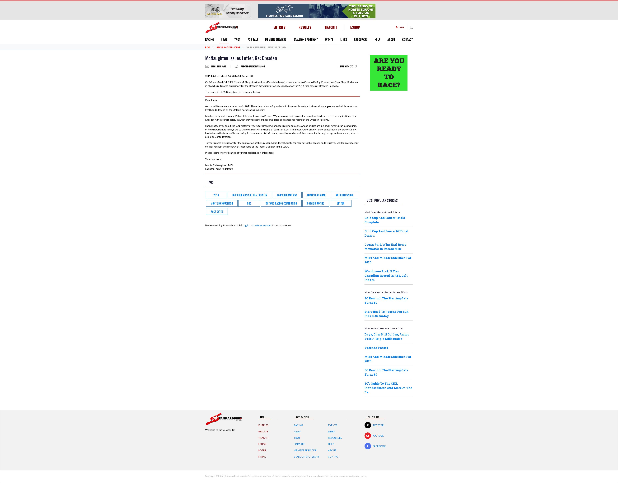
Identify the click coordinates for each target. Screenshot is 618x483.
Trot (237, 39)
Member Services (275, 39)
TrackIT (331, 27)
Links (343, 39)
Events (329, 39)
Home (262, 456)
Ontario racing (315, 203)
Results (305, 27)
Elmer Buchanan (316, 195)
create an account (262, 225)
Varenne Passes (376, 348)
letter (340, 203)
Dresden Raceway (287, 195)
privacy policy (360, 475)
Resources (361, 39)
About (391, 39)
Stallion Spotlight (306, 39)
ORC (249, 203)
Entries (280, 27)
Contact (407, 39)
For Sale (253, 39)
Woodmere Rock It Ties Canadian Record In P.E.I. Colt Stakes (386, 275)
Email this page (218, 66)
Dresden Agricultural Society (249, 195)
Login (401, 27)
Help (377, 39)
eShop (355, 27)
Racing (209, 39)
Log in (246, 225)
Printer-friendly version (253, 66)
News (224, 39)
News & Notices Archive (228, 47)
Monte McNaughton (222, 203)
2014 (216, 195)
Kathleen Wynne (344, 195)
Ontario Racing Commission (281, 203)
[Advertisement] (389, 144)
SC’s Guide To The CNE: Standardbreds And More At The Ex (388, 388)
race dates (217, 212)
